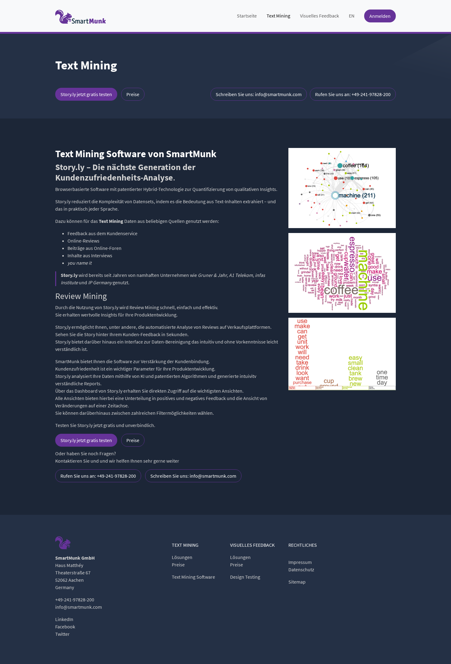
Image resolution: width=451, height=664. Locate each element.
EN (351, 16)
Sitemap (297, 582)
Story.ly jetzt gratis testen (86, 94)
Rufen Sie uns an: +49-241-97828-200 (353, 94)
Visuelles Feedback (319, 16)
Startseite (247, 16)
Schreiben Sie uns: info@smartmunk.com (259, 94)
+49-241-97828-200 (74, 599)
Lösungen (182, 557)
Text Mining (278, 16)
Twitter (62, 634)
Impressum (300, 562)
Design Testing (245, 577)
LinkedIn (64, 619)
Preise (132, 94)
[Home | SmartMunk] (80, 16)
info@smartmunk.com (78, 607)
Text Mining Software (193, 577)
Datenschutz (301, 569)
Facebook (65, 626)
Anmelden (380, 16)
